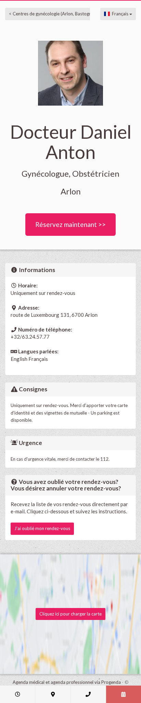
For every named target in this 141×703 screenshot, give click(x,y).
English (19, 359)
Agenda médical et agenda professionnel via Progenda (67, 682)
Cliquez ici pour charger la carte (70, 614)
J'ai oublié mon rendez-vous (42, 528)
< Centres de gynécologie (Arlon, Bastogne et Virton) (61, 13)
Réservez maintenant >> (70, 224)
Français (119, 13)
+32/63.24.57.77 (30, 337)
